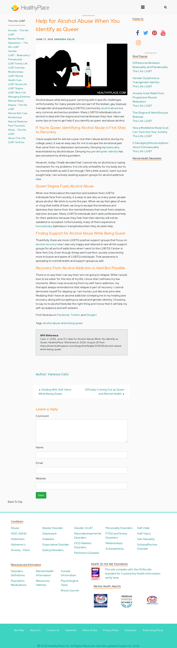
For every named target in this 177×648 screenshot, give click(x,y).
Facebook (63, 315)
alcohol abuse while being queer (63, 323)
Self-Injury (144, 533)
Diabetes (48, 539)
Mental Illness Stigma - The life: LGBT (17, 105)
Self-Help (143, 528)
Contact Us (52, 630)
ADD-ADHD (19, 533)
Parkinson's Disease (86, 553)
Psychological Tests (69, 583)
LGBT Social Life (17, 84)
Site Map (19, 630)
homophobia (44, 226)
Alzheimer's (18, 544)
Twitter (75, 315)
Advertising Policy (153, 630)
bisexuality (112, 147)
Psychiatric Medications (18, 583)
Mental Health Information (45, 573)
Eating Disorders (53, 550)
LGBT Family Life (17, 63)
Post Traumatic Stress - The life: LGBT (17, 129)
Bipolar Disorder (53, 528)
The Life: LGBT (142, 71)
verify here (112, 577)
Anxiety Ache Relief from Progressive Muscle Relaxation (148, 97)
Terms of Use (89, 630)
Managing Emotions (19, 96)
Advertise (70, 630)
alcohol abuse (109, 108)
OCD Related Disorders (82, 545)
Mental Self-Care (17, 113)
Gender (12, 51)
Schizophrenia (114, 548)
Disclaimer (131, 630)
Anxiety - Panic (20, 550)
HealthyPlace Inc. (59, 646)
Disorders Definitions (18, 573)
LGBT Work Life (17, 92)
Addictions (17, 539)
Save (41, 495)
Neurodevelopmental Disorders (87, 535)
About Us (35, 630)
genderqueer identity (104, 151)
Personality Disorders (119, 528)
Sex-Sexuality (146, 539)
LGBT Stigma (15, 88)
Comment (42, 416)
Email (39, 463)
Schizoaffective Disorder (147, 546)
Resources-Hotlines (43, 583)
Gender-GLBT (83, 528)
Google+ (91, 315)
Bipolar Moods (16, 38)
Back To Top (15, 502)
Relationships (114, 543)
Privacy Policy (111, 630)
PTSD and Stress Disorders (116, 535)
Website (41, 478)
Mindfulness (15, 117)
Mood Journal (70, 590)
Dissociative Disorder (56, 544)
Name (40, 447)
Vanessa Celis (64, 39)
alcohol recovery (46, 244)
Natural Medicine (17, 121)
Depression (50, 533)
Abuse (15, 528)
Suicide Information (68, 573)
